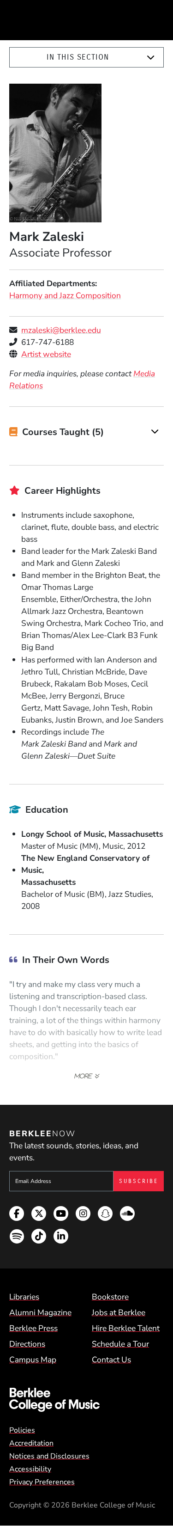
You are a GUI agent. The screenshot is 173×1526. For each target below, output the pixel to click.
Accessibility (30, 1469)
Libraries (24, 1296)
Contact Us (111, 1359)
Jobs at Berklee (118, 1312)
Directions (27, 1343)
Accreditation (31, 1443)
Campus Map (32, 1359)
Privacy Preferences (42, 1482)
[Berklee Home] (86, 1400)
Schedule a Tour (120, 1343)
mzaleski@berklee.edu (61, 330)
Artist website (46, 354)
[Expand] (150, 57)
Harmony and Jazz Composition (65, 295)
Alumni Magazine (40, 1312)
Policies (22, 1430)
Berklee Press (33, 1328)
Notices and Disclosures (49, 1456)
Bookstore (110, 1296)
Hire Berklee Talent (126, 1328)
